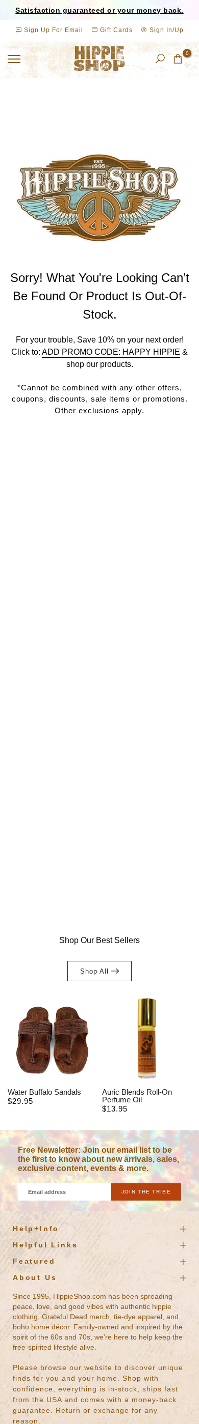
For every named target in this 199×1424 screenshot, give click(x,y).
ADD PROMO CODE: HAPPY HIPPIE (111, 352)
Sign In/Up (165, 30)
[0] (178, 59)
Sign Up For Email (53, 30)
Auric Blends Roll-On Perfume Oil (137, 1096)
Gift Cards (115, 30)
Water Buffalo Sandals (44, 1092)
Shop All (94, 971)
